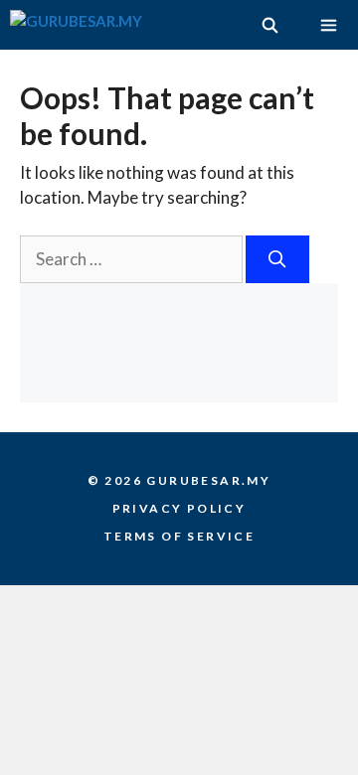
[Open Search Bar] (269, 25)
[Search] (277, 259)
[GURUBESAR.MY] (76, 25)
